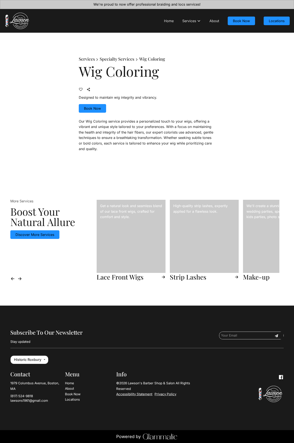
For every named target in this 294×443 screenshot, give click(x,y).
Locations (277, 21)
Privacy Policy (165, 394)
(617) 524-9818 (21, 396)
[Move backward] (13, 278)
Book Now (241, 21)
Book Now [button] (92, 108)
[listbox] (29, 359)
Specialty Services (117, 59)
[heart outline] (81, 89)
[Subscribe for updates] (276, 335)
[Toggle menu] (199, 21)
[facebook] (281, 377)
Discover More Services (34, 234)
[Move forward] (21, 278)
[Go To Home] (17, 20)
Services (87, 59)
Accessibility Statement (134, 394)
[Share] (89, 89)
